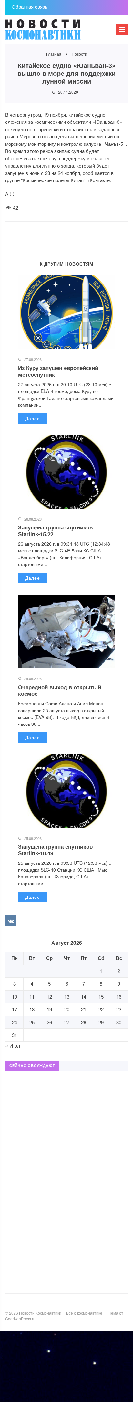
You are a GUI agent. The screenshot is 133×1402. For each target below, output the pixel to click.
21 (83, 1009)
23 (118, 1009)
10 (14, 996)
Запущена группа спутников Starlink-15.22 (55, 530)
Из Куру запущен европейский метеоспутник (58, 371)
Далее (32, 418)
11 (32, 996)
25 (32, 1022)
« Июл (12, 1045)
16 (118, 996)
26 (49, 1022)
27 (66, 1022)
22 (101, 1009)
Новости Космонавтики (53, 32)
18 (32, 1009)
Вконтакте (10, 920)
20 (66, 1009)
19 (49, 1009)
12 (49, 996)
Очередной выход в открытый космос (59, 690)
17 (14, 1009)
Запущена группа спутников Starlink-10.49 (55, 849)
